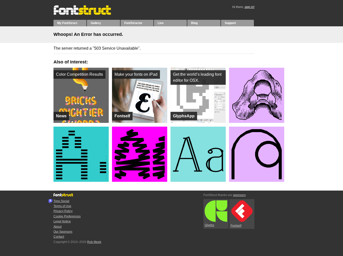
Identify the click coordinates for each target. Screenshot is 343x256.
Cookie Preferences (67, 216)
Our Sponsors (62, 231)
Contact (58, 236)
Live (161, 23)
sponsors (239, 195)
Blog (194, 23)
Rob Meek (94, 242)
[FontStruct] (87, 14)
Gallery (96, 23)
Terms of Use (62, 206)
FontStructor (133, 23)
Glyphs (209, 225)
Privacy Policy (63, 211)
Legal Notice (62, 221)
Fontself (236, 225)
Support (230, 23)
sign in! (249, 7)
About (57, 226)
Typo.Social (61, 201)
